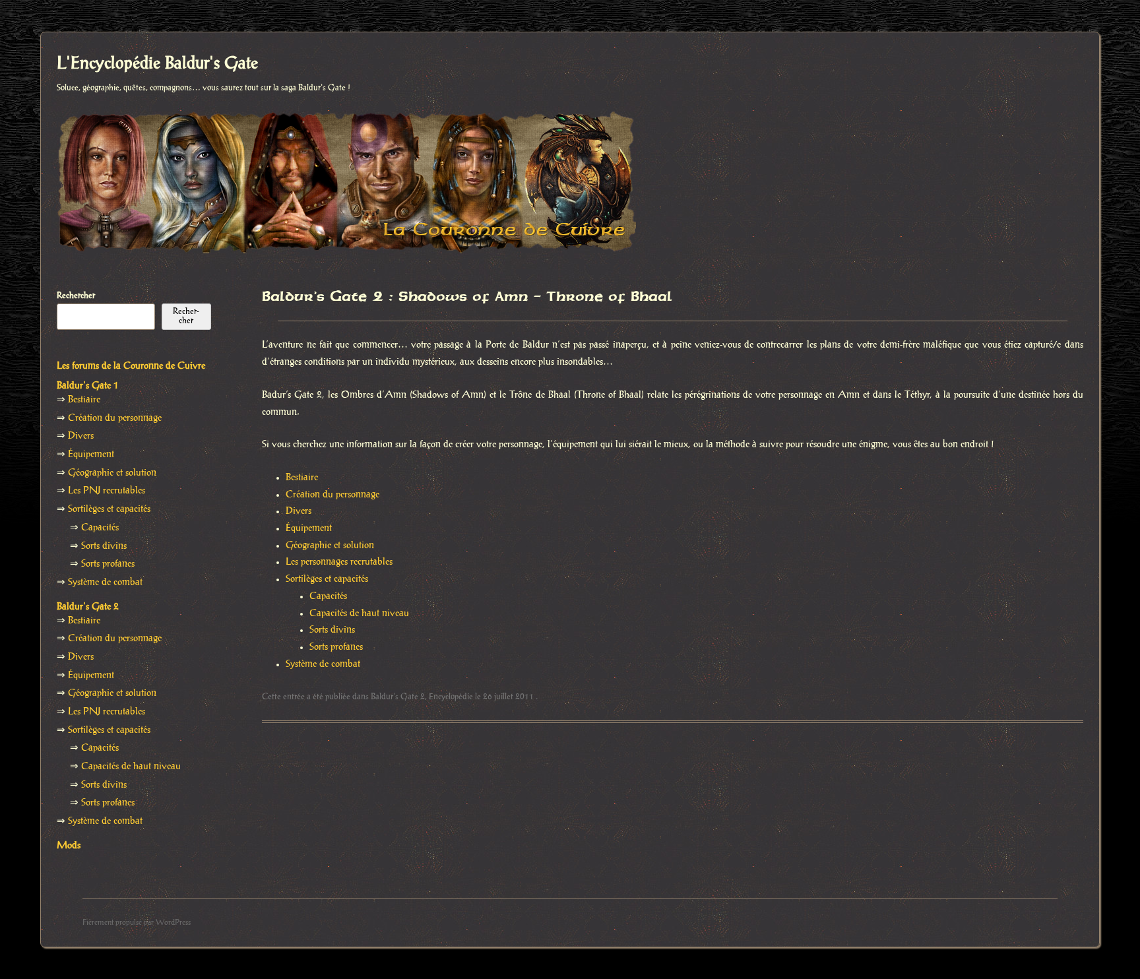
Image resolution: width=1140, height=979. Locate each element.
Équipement (309, 528)
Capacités (328, 596)
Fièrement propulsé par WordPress (136, 922)
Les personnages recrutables (339, 562)
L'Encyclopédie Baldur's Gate (157, 64)
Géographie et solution (330, 545)
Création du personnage (332, 494)
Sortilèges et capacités (327, 579)
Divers (298, 511)
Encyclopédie (451, 697)
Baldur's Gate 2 (398, 697)
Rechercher (76, 296)
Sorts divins (332, 630)
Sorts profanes (336, 647)
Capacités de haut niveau (359, 613)
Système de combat (323, 664)
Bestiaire (302, 477)
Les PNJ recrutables (106, 490)
